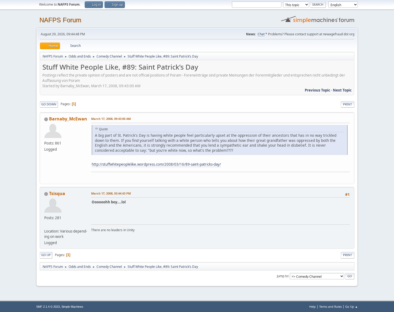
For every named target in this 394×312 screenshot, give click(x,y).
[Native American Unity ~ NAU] (46, 224)
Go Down (48, 104)
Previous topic (317, 90)
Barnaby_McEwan (68, 119)
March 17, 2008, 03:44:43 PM (111, 193)
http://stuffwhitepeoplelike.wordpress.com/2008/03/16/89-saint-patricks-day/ (156, 164)
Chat (261, 34)
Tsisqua (57, 193)
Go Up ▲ (351, 307)
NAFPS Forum (60, 20)
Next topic (342, 90)
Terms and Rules (330, 307)
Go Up (46, 255)
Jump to (282, 275)
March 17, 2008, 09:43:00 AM (111, 119)
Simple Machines (72, 306)
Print (347, 104)
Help (312, 307)
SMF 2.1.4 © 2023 (48, 306)
